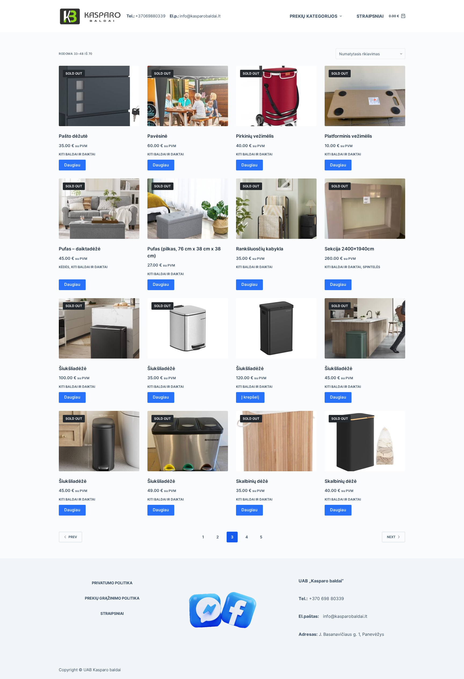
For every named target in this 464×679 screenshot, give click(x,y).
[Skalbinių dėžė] (276, 441)
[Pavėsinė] (187, 96)
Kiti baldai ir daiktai (77, 154)
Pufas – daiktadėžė (79, 248)
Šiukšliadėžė (72, 368)
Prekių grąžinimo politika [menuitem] (112, 598)
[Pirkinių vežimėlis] (276, 96)
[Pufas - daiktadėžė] (99, 208)
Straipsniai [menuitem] (370, 16)
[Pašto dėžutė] (99, 96)
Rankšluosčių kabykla (259, 248)
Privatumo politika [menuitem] (112, 583)
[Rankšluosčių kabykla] (276, 208)
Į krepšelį (250, 397)
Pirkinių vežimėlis (255, 136)
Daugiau (72, 164)
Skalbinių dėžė (252, 481)
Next (391, 537)
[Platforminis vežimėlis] (365, 96)
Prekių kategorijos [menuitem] (313, 16)
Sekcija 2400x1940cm (349, 248)
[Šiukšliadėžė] (99, 328)
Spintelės (371, 267)
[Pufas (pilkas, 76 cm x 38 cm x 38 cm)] (187, 208)
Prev (72, 537)
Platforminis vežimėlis (348, 136)
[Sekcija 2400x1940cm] (365, 208)
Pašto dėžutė (73, 136)
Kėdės (64, 267)
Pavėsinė (157, 136)
